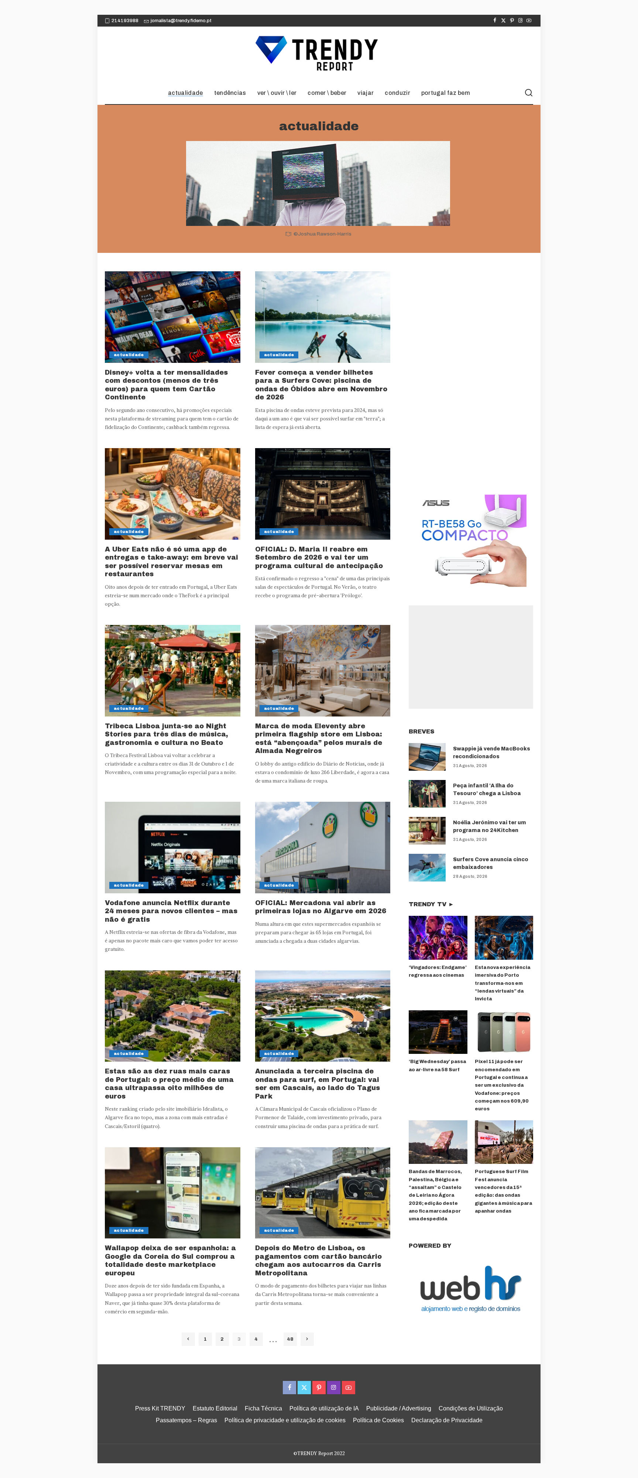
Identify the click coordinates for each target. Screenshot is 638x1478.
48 (290, 1339)
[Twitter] (503, 21)
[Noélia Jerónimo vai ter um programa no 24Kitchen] (427, 831)
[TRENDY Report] (319, 54)
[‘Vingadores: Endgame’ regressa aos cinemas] (438, 938)
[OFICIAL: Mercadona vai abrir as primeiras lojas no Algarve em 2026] (323, 847)
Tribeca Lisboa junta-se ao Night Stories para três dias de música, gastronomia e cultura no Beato (166, 734)
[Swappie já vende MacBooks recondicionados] (427, 757)
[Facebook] (495, 21)
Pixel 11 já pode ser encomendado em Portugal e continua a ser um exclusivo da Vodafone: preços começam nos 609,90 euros (502, 1085)
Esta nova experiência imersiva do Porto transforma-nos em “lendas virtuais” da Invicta (502, 983)
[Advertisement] (471, 657)
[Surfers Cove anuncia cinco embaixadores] (427, 867)
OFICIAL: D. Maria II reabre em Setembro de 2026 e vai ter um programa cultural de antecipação (319, 558)
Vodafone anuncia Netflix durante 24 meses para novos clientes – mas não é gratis (171, 911)
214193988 (125, 20)
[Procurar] (528, 93)
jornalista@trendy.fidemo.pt (181, 20)
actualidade (129, 355)
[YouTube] (529, 21)
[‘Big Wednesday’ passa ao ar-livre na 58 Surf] (438, 1032)
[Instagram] (520, 21)
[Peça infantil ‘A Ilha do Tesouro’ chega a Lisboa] (427, 794)
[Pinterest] (512, 21)
